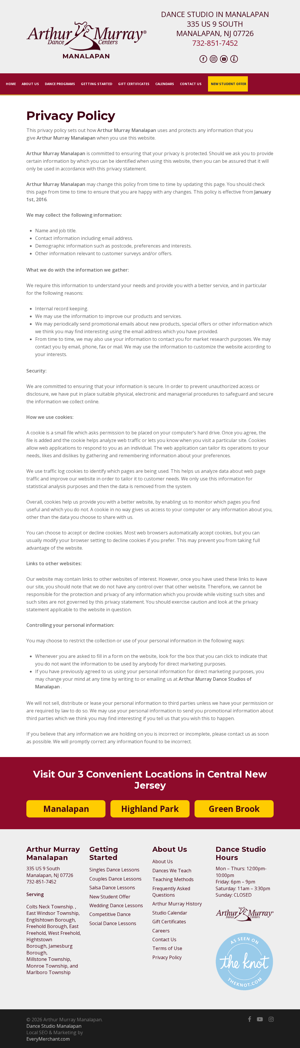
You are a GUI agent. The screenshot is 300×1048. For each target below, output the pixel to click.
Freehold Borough (46, 926)
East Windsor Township (52, 913)
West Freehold (64, 933)
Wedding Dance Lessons (116, 905)
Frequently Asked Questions (171, 891)
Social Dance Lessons (112, 923)
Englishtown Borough (50, 920)
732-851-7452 (215, 43)
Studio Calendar (169, 913)
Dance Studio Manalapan (53, 1026)
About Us (162, 861)
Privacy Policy (167, 957)
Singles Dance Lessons (114, 869)
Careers (161, 930)
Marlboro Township (48, 972)
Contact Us (164, 939)
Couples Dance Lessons (115, 879)
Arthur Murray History (177, 903)
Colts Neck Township (49, 906)
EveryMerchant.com (48, 1039)
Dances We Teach (171, 870)
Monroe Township (46, 966)
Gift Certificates (169, 921)
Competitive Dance (110, 914)
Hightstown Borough (39, 942)
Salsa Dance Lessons (112, 887)
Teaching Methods (173, 879)
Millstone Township (48, 959)
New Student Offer (109, 896)
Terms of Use (167, 948)
